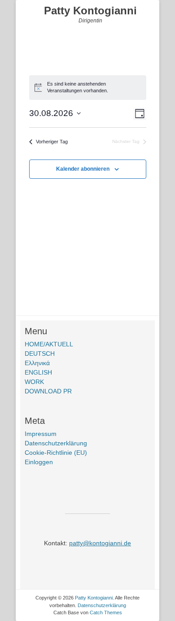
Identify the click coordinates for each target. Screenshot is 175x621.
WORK (34, 381)
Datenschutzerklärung (56, 443)
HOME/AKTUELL (49, 344)
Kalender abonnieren (82, 169)
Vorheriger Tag (52, 141)
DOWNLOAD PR (48, 391)
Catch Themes (106, 612)
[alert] (87, 87)
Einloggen (39, 462)
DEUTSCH (40, 353)
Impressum (41, 433)
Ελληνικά (37, 363)
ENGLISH (38, 372)
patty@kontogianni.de (100, 543)
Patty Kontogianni (90, 10)
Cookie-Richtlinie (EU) (56, 452)
